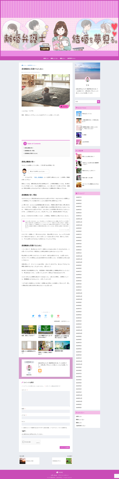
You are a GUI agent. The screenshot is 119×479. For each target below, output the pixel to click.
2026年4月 (79, 206)
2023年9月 (79, 302)
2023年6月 (79, 311)
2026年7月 (79, 197)
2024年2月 (79, 287)
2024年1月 (79, 290)
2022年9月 (79, 336)
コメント (25, 390)
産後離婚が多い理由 (30, 150)
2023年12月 (79, 293)
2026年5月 (79, 203)
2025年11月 (79, 222)
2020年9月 (79, 404)
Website (39, 372)
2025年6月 (79, 237)
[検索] (98, 101)
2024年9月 (79, 265)
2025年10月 (79, 225)
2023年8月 (79, 305)
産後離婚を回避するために (31, 153)
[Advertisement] (46, 127)
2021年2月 (79, 389)
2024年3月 (79, 284)
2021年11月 (79, 364)
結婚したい (46, 58)
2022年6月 (79, 345)
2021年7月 (79, 373)
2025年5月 (79, 240)
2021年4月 (79, 382)
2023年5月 (79, 314)
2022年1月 (79, 358)
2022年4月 (79, 352)
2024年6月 (79, 274)
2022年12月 (79, 330)
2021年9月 (79, 367)
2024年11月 (79, 259)
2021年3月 (79, 386)
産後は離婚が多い (29, 147)
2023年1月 (79, 327)
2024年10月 (79, 262)
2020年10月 (79, 401)
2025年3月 (79, 246)
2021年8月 (79, 370)
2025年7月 (79, 234)
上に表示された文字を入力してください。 (33, 434)
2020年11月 (79, 398)
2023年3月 (79, 321)
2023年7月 (79, 308)
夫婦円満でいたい (71, 58)
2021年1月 (79, 392)
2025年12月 (79, 219)
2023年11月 (79, 296)
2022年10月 (79, 333)
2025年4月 (79, 243)
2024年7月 (79, 271)
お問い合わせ (54, 475)
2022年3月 (79, 355)
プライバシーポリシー (63, 475)
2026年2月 (79, 212)
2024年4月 (79, 280)
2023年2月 (79, 324)
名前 (23, 408)
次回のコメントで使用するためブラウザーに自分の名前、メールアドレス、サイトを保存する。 (45, 427)
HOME (60, 472)
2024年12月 (79, 256)
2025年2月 (79, 249)
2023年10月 (79, 299)
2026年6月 (79, 200)
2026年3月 (79, 209)
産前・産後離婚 (39, 177)
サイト (23, 421)
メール (24, 415)
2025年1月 (79, 253)
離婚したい (62, 58)
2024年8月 (79, 268)
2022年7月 (79, 342)
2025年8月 (79, 231)
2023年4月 (79, 318)
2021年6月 (79, 376)
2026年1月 (79, 215)
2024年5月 (79, 277)
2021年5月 (79, 379)
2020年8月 (79, 407)
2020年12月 (79, 395)
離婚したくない (54, 58)
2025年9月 (79, 228)
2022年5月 (79, 348)
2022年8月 (79, 339)
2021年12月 (79, 361)
